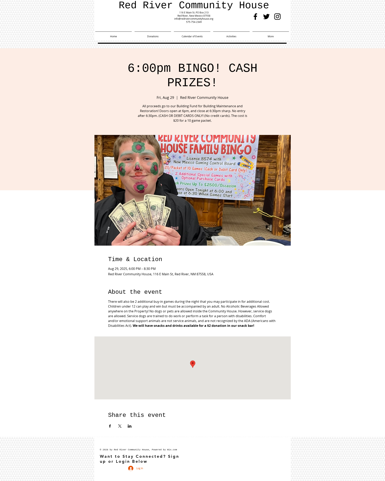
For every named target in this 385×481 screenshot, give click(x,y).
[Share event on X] (120, 426)
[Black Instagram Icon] (277, 16)
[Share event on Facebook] (110, 426)
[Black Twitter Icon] (266, 16)
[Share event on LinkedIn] (130, 426)
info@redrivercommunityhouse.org (193, 18)
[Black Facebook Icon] (255, 16)
